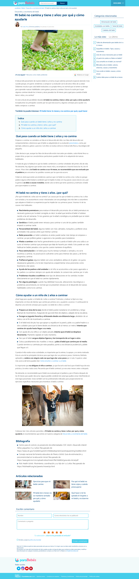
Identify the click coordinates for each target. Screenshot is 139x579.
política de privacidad (35, 540)
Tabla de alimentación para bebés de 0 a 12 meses (109, 44)
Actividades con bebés (102, 26)
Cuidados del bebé (109, 30)
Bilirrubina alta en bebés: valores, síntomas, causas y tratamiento (107, 66)
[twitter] (18, 568)
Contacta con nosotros (53, 576)
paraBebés (17, 8)
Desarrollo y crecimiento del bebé (35, 8)
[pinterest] (31, 568)
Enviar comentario (80, 541)
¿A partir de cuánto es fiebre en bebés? (109, 58)
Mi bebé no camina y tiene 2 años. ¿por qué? (38, 125)
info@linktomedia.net (72, 551)
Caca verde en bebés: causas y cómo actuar (108, 72)
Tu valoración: (39, 536)
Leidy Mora (26, 27)
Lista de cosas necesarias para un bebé (109, 54)
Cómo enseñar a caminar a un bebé (53, 361)
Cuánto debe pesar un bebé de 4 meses (109, 77)
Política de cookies (94, 576)
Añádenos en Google (83, 75)
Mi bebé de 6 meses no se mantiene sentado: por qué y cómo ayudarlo (42, 497)
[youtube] (27, 568)
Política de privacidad (81, 576)
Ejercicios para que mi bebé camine (41, 483)
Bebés (23, 8)
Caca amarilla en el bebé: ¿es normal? (108, 61)
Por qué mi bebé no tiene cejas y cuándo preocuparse (79, 484)
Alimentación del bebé (108, 22)
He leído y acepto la (30, 540)
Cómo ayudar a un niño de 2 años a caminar (38, 128)
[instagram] (23, 568)
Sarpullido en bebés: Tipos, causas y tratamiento (108, 50)
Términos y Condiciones (67, 576)
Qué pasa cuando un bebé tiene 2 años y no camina (41, 121)
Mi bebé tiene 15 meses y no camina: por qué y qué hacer (63, 111)
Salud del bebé (117, 26)
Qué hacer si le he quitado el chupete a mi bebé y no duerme (79, 496)
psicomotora (73, 143)
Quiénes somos (41, 576)
